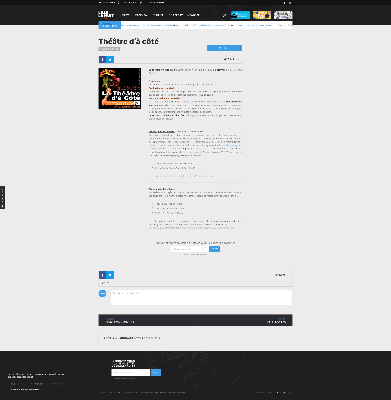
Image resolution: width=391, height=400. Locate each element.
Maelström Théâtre (119, 320)
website (224, 48)
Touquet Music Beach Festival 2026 (244, 25)
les (157, 15)
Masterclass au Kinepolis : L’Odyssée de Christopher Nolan (137, 25)
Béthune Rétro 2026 (289, 25)
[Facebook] (102, 59)
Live (175, 15)
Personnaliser (57, 384)
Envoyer (214, 249)
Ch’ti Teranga (276, 320)
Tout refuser (37, 384)
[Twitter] (110, 59)
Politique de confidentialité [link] (25, 389)
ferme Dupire (226, 145)
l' (141, 15)
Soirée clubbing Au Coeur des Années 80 (201, 25)
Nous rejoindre (133, 393)
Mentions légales (150, 393)
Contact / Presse (115, 393)
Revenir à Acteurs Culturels (132, 338)
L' (126, 15)
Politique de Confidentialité (173, 393)
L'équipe (102, 393)
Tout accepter (17, 384)
